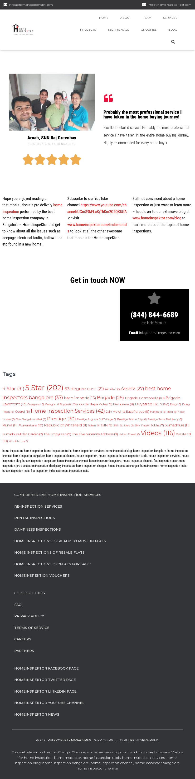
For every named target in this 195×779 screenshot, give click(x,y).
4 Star (13, 388)
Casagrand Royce (58, 404)
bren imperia (80, 398)
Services (170, 17)
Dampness (123, 404)
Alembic (112, 389)
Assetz (132, 388)
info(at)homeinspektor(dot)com (169, 4)
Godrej (22, 411)
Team (147, 17)
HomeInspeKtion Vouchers (42, 575)
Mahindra (158, 411)
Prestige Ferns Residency (165, 419)
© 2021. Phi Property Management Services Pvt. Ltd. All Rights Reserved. (97, 740)
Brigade (110, 397)
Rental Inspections (34, 518)
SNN (106, 425)
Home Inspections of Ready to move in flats (60, 541)
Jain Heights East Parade (127, 411)
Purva (9, 425)
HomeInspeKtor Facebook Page (46, 668)
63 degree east (84, 388)
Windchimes (18, 441)
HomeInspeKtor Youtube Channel (49, 703)
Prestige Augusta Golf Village (96, 419)
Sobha (157, 425)
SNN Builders (123, 425)
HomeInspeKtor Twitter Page (45, 680)
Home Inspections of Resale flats (49, 552)
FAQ (18, 605)
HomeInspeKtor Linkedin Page (45, 691)
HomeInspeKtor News (36, 714)
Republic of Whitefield (65, 425)
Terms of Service (31, 628)
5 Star (44, 387)
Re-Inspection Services (38, 506)
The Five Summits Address (95, 434)
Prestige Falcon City (132, 419)
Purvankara (30, 425)
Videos (158, 433)
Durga (175, 404)
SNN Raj (142, 425)
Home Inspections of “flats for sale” (52, 564)
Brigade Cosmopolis (145, 398)
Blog (172, 29)
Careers (22, 639)
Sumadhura (177, 425)
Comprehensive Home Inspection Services (57, 495)
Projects (88, 29)
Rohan (93, 425)
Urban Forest (129, 434)
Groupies (148, 29)
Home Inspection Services (68, 411)
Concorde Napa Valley (92, 404)
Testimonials (118, 29)
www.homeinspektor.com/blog (156, 218)
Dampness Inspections (37, 529)
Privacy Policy (29, 616)
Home (103, 17)
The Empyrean (57, 434)
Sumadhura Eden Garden (22, 434)
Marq (171, 411)
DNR (164, 404)
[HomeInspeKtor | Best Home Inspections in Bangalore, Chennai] (22, 30)
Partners (24, 651)
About (125, 17)
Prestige (61, 418)
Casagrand (36, 404)
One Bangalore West (31, 419)
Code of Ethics (29, 593)
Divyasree (147, 404)
